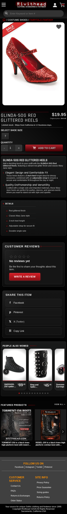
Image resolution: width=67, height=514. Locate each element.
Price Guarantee (44, 487)
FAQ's (13, 491)
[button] (61, 371)
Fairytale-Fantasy (41, 20)
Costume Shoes (17, 20)
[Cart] (62, 5)
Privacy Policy (43, 482)
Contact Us (15, 486)
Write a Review (25, 276)
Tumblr (39, 467)
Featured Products (14, 405)
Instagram (30, 467)
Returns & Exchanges (20, 496)
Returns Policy (43, 497)
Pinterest (48, 467)
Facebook (19, 467)
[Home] (4, 20)
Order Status (16, 500)
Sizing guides (43, 492)
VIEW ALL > (59, 404)
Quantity (7, 142)
